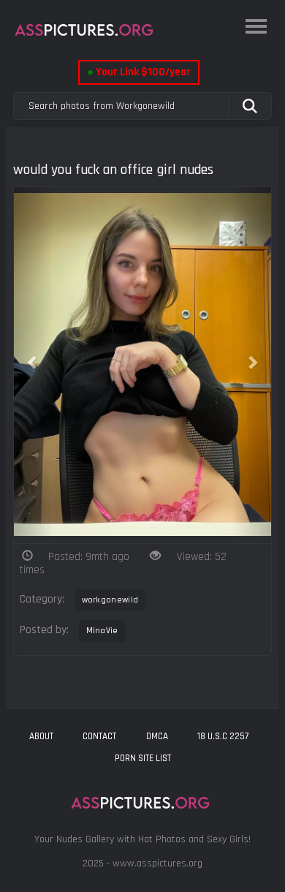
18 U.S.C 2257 (222, 736)
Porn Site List (143, 758)
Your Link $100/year (139, 72)
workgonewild (110, 599)
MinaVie (102, 630)
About (41, 736)
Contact (99, 736)
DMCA (157, 736)
